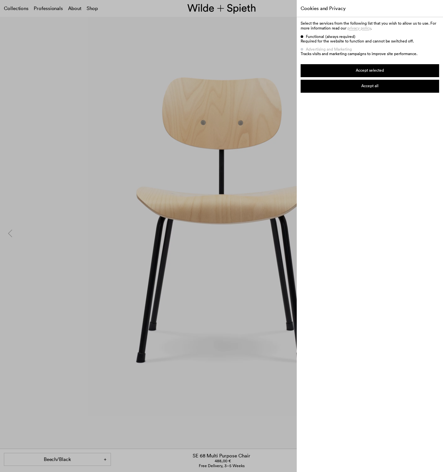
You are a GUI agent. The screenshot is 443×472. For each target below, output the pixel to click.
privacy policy (359, 28)
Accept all (369, 85)
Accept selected (370, 70)
